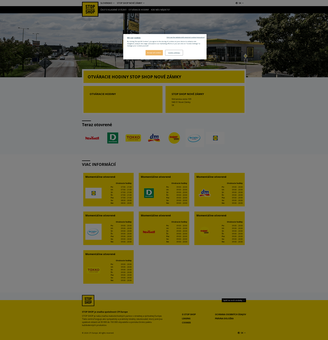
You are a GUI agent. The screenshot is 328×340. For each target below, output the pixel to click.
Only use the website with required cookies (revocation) (186, 37)
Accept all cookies (154, 53)
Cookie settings (174, 53)
